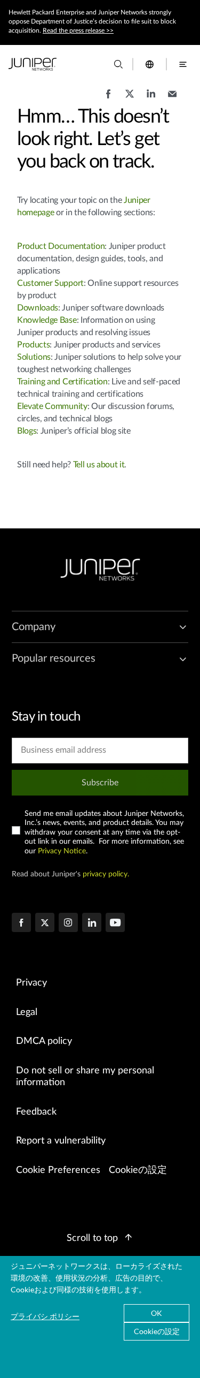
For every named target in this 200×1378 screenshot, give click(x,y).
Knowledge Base (47, 320)
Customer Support (50, 283)
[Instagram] (68, 923)
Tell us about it (99, 464)
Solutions (34, 357)
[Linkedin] (91, 923)
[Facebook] (21, 923)
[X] (44, 923)
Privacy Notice (62, 851)
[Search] (118, 64)
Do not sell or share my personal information (85, 1077)
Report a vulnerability (61, 1141)
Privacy (31, 983)
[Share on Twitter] (129, 99)
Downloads (37, 308)
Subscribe (100, 782)
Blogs (26, 431)
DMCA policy (44, 1041)
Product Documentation (61, 246)
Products (33, 344)
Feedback (36, 1112)
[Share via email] (172, 99)
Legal (26, 1012)
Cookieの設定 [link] (138, 1170)
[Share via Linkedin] (151, 99)
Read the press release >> (78, 30)
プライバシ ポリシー (45, 1316)
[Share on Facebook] (108, 99)
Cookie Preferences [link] (58, 1170)
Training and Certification (62, 381)
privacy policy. (106, 874)
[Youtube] (115, 923)
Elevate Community (52, 406)
